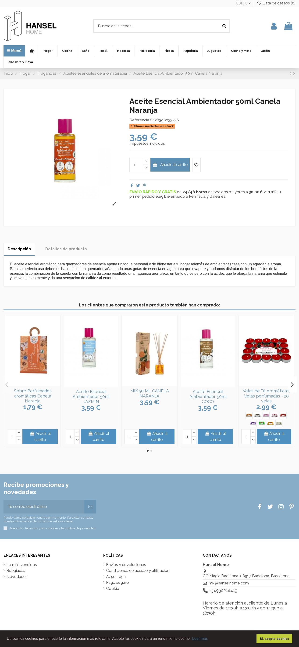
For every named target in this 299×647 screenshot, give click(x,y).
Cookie (112, 588)
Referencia (139, 120)
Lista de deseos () (278, 3)
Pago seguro (117, 582)
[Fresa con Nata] (274, 415)
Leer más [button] (200, 638)
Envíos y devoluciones (126, 565)
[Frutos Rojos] (283, 415)
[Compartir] (132, 185)
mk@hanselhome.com (229, 583)
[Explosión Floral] (266, 415)
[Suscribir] (90, 507)
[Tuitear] (138, 185)
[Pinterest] (144, 185)
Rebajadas (15, 570)
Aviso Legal (116, 576)
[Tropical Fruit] (270, 423)
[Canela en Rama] (249, 415)
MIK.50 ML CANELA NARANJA (149, 393)
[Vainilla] (279, 423)
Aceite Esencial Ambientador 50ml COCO (208, 396)
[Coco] (257, 415)
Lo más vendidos (21, 565)
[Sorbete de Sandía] (261, 423)
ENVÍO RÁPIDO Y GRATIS (153, 192)
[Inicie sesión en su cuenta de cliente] (274, 26)
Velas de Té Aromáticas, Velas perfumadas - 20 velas (266, 395)
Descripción (19, 249)
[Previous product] (291, 73)
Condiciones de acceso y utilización (137, 570)
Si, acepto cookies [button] (274, 638)
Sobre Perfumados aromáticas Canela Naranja (33, 395)
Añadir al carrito (174, 164)
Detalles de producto (66, 249)
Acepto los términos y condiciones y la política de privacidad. (52, 528)
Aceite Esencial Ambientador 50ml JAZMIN (91, 396)
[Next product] (294, 73)
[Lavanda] (253, 423)
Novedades (17, 576)
